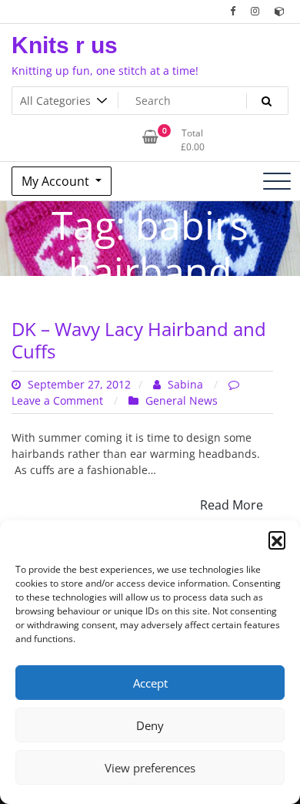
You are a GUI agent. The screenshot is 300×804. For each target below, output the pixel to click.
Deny (150, 725)
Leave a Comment (59, 400)
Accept (150, 683)
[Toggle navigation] (277, 181)
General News (181, 400)
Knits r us (65, 45)
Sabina (185, 384)
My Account (57, 181)
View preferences (150, 767)
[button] (277, 539)
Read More (231, 504)
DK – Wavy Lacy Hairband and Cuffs (139, 340)
